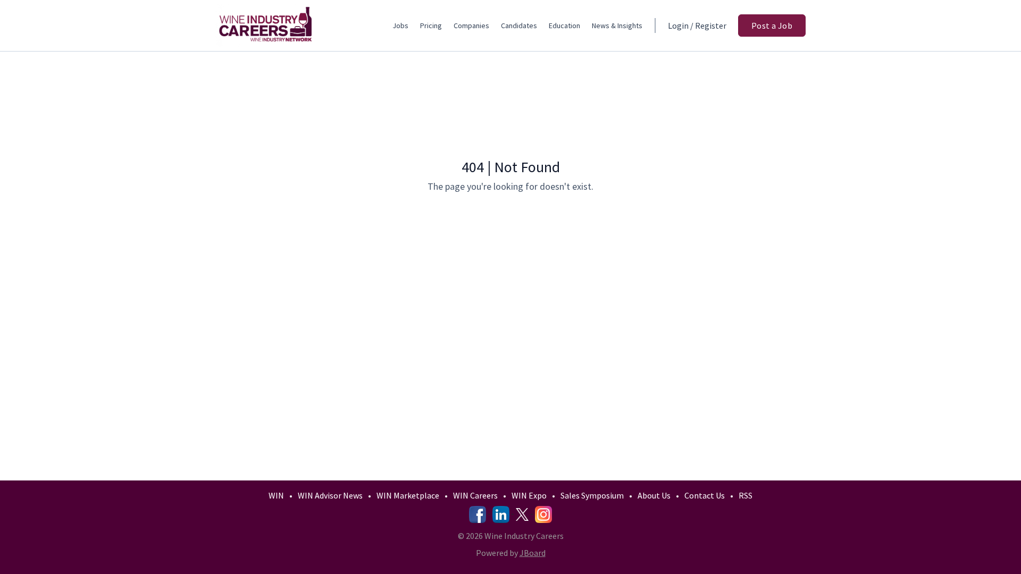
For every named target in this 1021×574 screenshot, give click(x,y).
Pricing (431, 25)
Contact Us (704, 495)
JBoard (533, 552)
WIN (276, 495)
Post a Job (771, 25)
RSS (745, 495)
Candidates (519, 25)
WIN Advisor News (330, 495)
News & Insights (617, 25)
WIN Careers (475, 495)
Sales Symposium (592, 495)
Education (564, 25)
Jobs (400, 25)
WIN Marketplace (407, 495)
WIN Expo (529, 495)
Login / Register (697, 25)
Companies (471, 25)
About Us (654, 495)
